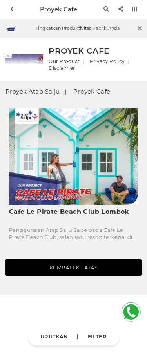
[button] (140, 28)
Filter (97, 336)
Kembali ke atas (73, 267)
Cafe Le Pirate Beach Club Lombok (69, 211)
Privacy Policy (107, 61)
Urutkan (54, 336)
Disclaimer (62, 68)
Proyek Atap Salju (32, 91)
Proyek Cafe (91, 91)
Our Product (64, 61)
